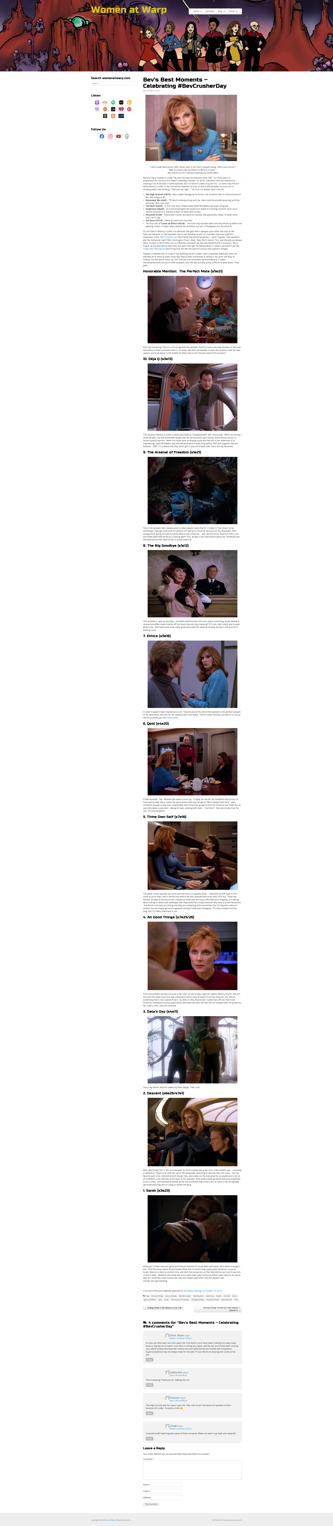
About (196, 11)
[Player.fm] (131, 109)
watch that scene (170, 717)
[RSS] (131, 102)
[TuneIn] (123, 116)
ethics (234, 1296)
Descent (227, 1296)
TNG (236, 1300)
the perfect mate (213, 1300)
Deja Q (218, 1296)
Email (146, 1491)
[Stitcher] (123, 102)
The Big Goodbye (197, 1300)
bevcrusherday (171, 1296)
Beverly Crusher (185, 1296)
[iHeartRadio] (123, 109)
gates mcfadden (150, 1300)
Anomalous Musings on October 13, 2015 (202, 1291)
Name (146, 1484)
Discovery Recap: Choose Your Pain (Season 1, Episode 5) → (221, 1309)
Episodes (210, 11)
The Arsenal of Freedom (180, 1300)
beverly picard (198, 1296)
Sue (144, 91)
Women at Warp (129, 9)
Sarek (166, 1300)
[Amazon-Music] (98, 109)
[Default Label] (118, 136)
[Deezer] (114, 109)
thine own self (227, 1300)
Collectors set (168, 237)
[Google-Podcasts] (106, 102)
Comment (148, 1459)
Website (147, 1497)
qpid (160, 1300)
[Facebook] (102, 136)
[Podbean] (106, 116)
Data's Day (210, 1296)
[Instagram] (110, 136)
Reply (149, 1360)
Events (232, 11)
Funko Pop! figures (154, 249)
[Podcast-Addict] (114, 116)
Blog (220, 11)
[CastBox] (106, 109)
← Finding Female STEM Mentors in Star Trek (163, 1308)
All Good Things (157, 1296)
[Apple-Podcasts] (98, 102)
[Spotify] (114, 102)
